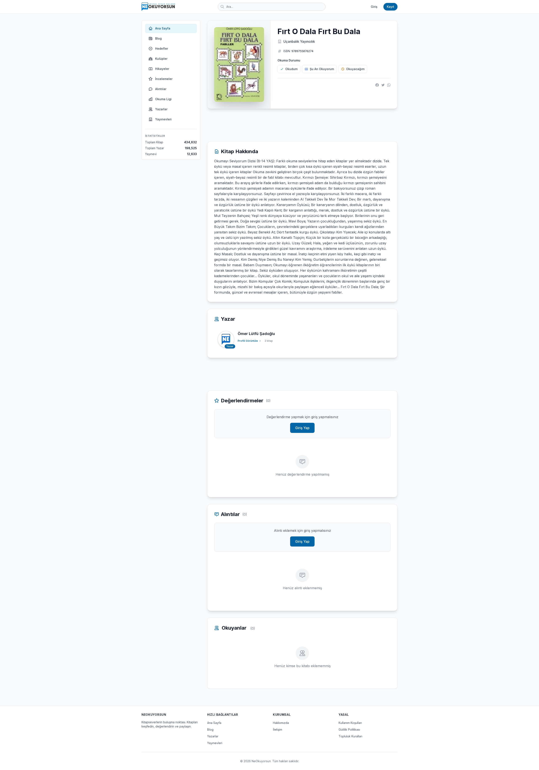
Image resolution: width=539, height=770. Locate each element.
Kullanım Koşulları (350, 723)
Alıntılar (160, 89)
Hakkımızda (281, 723)
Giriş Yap (302, 428)
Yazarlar (161, 109)
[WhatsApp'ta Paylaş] (389, 85)
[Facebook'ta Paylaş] (377, 85)
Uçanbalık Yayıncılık (299, 41)
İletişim (277, 729)
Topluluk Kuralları (350, 736)
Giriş (374, 6)
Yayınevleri (163, 119)
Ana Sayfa (162, 28)
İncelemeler (163, 79)
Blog (158, 38)
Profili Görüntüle (248, 340)
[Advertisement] (302, 125)
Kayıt (390, 6)
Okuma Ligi (163, 99)
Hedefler (161, 48)
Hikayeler (162, 68)
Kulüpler (161, 58)
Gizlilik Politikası (349, 729)
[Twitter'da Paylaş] (383, 85)
